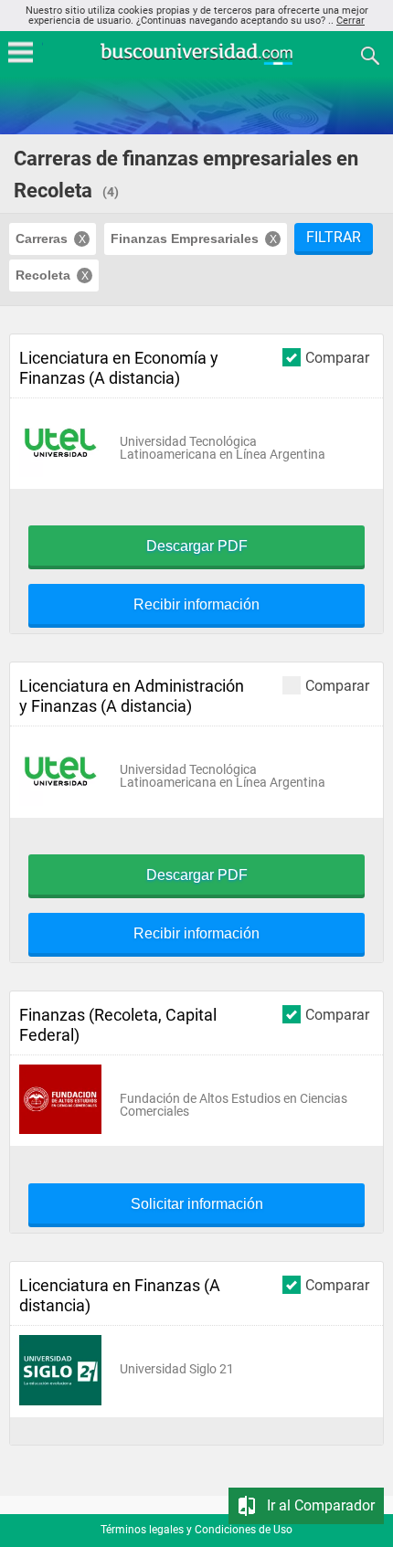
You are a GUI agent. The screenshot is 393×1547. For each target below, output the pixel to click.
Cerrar (350, 20)
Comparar (337, 357)
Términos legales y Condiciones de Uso (196, 1529)
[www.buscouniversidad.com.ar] (196, 62)
